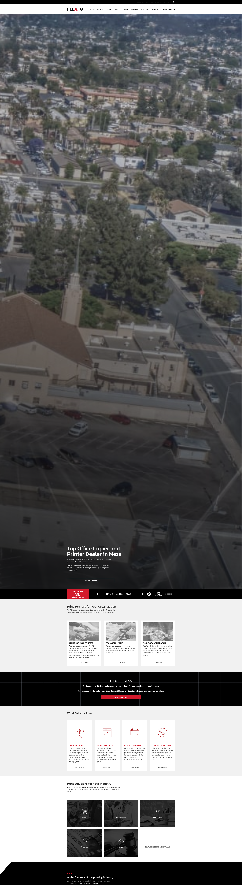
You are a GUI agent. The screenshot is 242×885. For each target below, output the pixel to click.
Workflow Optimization (131, 9)
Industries (144, 9)
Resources (155, 9)
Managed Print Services (97, 9)
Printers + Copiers (113, 9)
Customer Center (169, 9)
